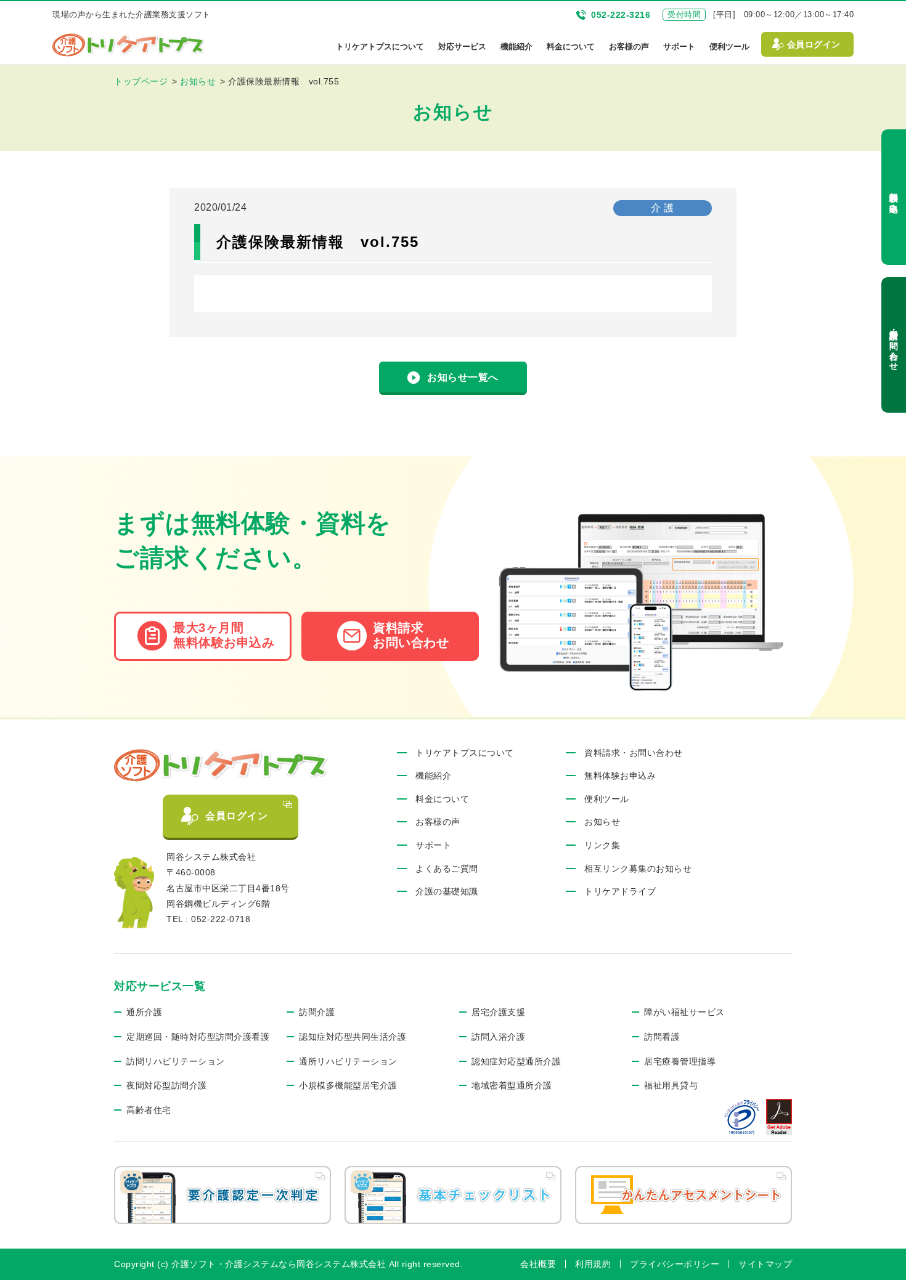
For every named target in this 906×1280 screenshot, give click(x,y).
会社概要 (538, 1264)
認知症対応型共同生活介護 (352, 1037)
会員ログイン (814, 44)
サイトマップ (765, 1264)
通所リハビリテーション (348, 1061)
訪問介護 (317, 1012)
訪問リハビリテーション (175, 1061)
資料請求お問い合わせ (411, 635)
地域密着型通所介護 (511, 1085)
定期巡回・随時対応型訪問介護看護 (197, 1037)
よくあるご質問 (446, 868)
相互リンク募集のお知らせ (638, 868)
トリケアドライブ (620, 891)
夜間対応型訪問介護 (166, 1085)
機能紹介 (516, 46)
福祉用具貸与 (671, 1085)
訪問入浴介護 (498, 1037)
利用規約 (593, 1264)
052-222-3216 (620, 15)
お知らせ (602, 822)
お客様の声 (629, 46)
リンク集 (602, 845)
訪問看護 (662, 1037)
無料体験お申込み (894, 197)
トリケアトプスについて (380, 46)
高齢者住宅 (148, 1110)
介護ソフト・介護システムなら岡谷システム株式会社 (278, 1264)
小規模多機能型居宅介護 (348, 1085)
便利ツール (729, 46)
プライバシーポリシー (674, 1264)
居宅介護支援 (498, 1012)
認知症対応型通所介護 (516, 1061)
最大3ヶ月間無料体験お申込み (223, 635)
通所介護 (144, 1012)
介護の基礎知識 (446, 891)
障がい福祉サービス (684, 1012)
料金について (571, 46)
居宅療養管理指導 (680, 1061)
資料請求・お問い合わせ (894, 345)
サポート (679, 46)
